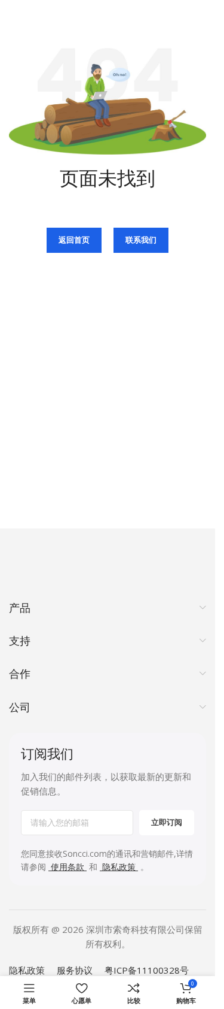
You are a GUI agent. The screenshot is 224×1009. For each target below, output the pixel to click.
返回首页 (74, 239)
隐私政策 (27, 970)
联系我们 (141, 239)
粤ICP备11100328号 (147, 970)
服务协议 (75, 970)
